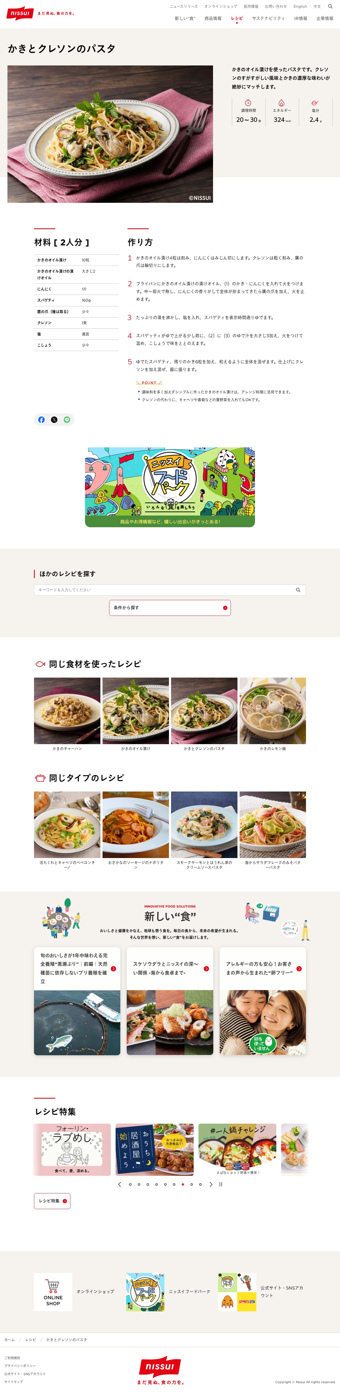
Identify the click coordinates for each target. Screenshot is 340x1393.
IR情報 (300, 18)
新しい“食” (185, 18)
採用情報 (251, 6)
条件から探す (126, 607)
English (300, 6)
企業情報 (324, 18)
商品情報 (213, 18)
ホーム (9, 1340)
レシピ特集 (49, 1201)
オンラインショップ (220, 6)
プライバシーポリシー (20, 1366)
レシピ (237, 18)
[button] (119, 1184)
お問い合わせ (276, 6)
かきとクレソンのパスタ (66, 1340)
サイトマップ (13, 1382)
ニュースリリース (183, 6)
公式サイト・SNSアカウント (25, 1374)
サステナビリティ (268, 18)
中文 (317, 6)
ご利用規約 (12, 1358)
